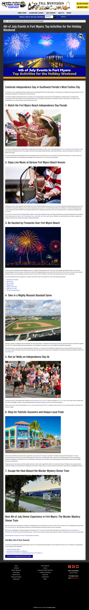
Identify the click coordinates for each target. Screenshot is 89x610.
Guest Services (50, 13)
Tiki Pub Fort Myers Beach (13, 290)
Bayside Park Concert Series (54, 206)
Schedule (16, 568)
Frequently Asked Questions (45, 570)
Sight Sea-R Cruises (12, 288)
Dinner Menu (16, 572)
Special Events (16, 574)
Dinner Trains (22, 13)
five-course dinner (9, 527)
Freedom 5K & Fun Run (40, 400)
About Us (61, 13)
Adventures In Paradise (12, 279)
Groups (45, 568)
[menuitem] (22, 12)
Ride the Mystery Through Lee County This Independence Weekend (22, 535)
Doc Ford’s (43, 216)
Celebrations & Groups (36, 13)
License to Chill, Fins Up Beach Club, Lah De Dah (28, 216)
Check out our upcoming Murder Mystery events (19, 556)
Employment (45, 577)
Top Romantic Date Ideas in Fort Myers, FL (17, 551)
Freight (69, 13)
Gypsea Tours (10, 285)
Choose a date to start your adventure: (31, 17)
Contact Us (45, 574)
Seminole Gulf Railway (42, 607)
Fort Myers (54, 525)
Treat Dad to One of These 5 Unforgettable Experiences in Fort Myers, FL (25, 553)
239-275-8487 (73, 573)
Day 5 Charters (10, 283)
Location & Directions (45, 572)
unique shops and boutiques (40, 455)
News (45, 579)
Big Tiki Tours (10, 281)
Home (16, 566)
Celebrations (16, 579)
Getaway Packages (16, 577)
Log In (64, 16)
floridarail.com (75, 578)
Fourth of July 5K (31, 405)
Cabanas (51, 216)
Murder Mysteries (16, 570)
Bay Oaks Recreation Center (76, 149)
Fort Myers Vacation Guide (13, 549)
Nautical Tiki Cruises (12, 286)
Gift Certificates (45, 566)
